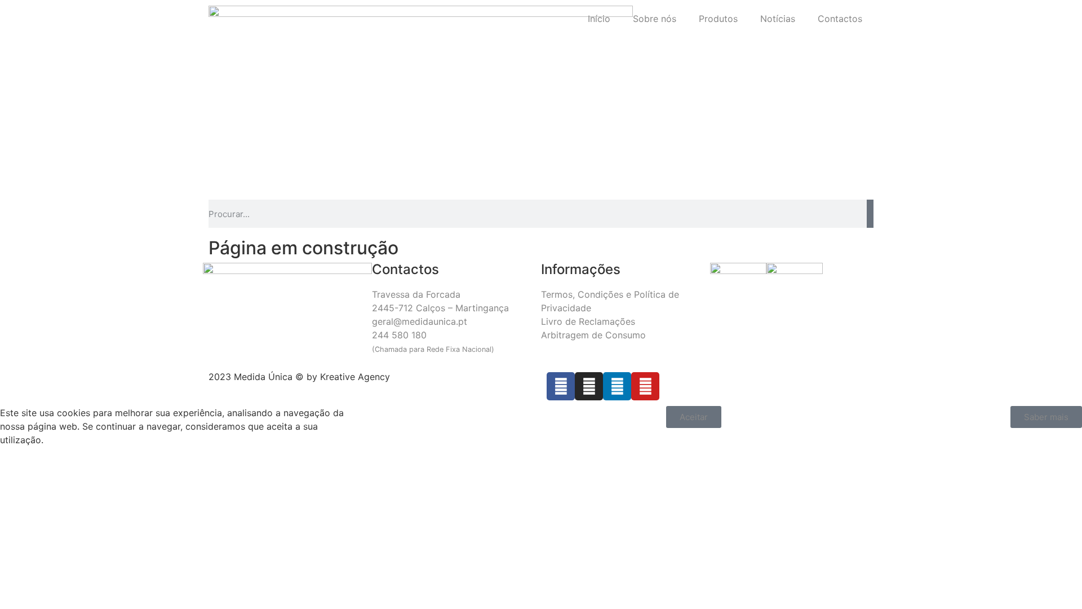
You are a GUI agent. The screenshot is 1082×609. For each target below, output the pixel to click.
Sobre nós (654, 18)
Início (599, 18)
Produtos (718, 18)
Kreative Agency (355, 376)
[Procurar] (870, 214)
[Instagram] (589, 386)
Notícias (777, 18)
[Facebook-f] (561, 386)
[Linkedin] (617, 386)
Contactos (840, 18)
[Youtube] (645, 386)
